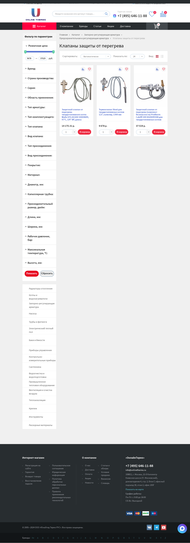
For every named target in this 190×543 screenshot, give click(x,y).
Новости (89, 482)
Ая (33, 537)
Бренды (83, 26)
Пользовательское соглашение (61, 467)
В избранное (89, 69)
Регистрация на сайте (32, 467)
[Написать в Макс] (114, 15)
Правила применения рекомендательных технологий (61, 496)
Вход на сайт (160, 4)
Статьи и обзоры (105, 467)
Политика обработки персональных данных (59, 483)
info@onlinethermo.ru (136, 470)
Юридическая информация (59, 473)
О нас (87, 465)
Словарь (105, 483)
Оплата (88, 474)
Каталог (41, 26)
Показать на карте (135, 489)
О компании (66, 26)
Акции (110, 26)
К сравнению (83, 69)
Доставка (125, 26)
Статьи (97, 26)
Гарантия (29, 472)
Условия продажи (105, 473)
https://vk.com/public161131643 (149, 527)
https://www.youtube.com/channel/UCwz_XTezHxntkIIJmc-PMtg (163, 527)
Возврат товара (33, 476)
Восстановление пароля (33, 482)
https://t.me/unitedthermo (156, 527)
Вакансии (105, 478)
